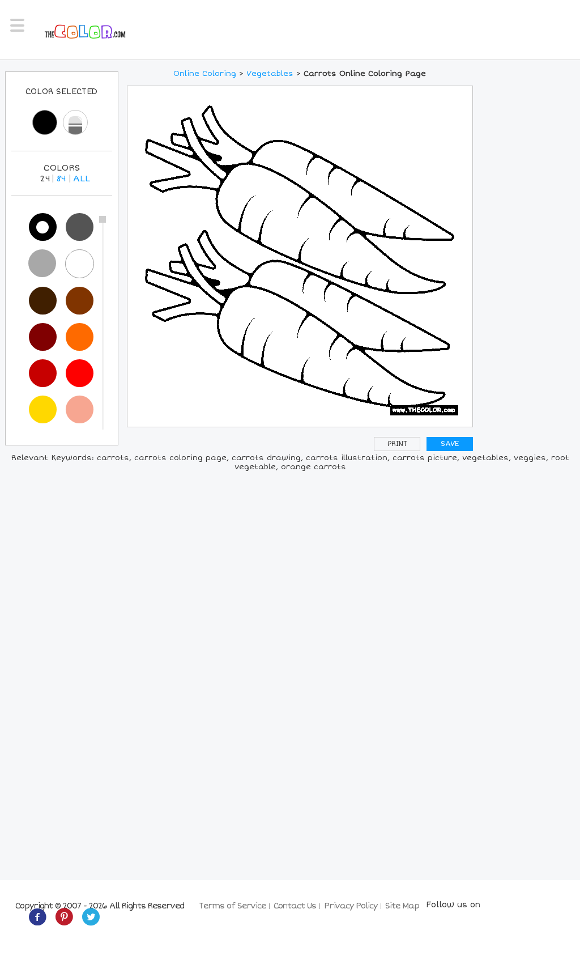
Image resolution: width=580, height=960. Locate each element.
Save (450, 444)
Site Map (402, 906)
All (81, 178)
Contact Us (295, 906)
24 (45, 178)
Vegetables (269, 73)
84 (61, 178)
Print (397, 444)
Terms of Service (232, 906)
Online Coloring (204, 73)
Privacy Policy (350, 906)
